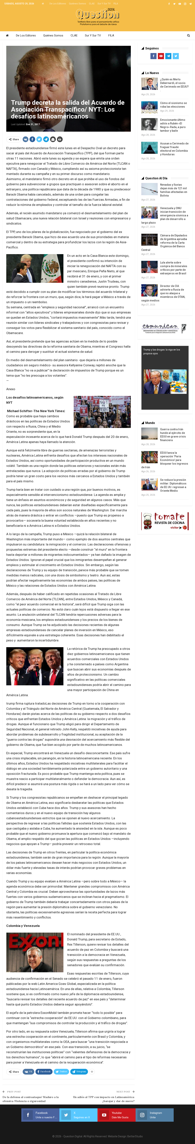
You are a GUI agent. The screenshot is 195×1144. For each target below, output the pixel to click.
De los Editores (58, 3)
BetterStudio (135, 1136)
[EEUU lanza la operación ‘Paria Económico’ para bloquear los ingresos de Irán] (149, 457)
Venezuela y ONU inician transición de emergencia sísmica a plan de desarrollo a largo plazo (164, 215)
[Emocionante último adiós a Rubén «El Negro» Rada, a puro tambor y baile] (149, 124)
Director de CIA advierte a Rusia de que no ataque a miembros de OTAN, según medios (163, 293)
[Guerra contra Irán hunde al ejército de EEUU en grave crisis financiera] (149, 434)
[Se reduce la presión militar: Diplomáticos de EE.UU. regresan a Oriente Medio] (149, 484)
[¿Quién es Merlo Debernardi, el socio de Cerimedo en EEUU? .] (149, 84)
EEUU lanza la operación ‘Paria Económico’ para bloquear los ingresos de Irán (164, 460)
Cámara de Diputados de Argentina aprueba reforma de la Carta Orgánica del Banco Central (164, 242)
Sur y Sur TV (104, 3)
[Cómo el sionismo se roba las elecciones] (149, 107)
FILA (115, 3)
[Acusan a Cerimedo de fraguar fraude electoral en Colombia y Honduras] (149, 148)
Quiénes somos (77, 3)
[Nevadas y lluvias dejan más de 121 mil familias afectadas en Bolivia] (149, 189)
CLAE (92, 3)
